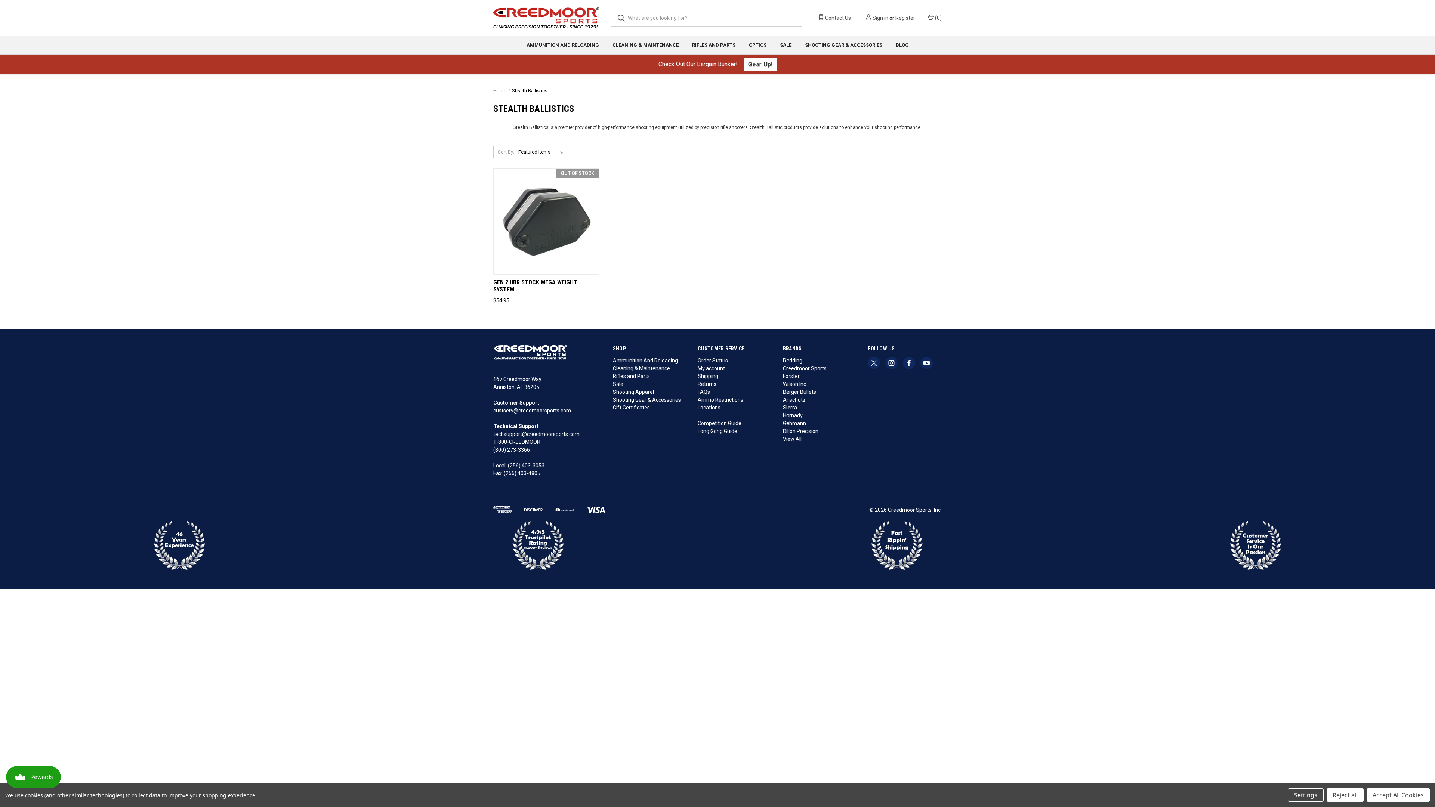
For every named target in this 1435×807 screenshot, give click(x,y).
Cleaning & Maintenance (645, 45)
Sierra (790, 408)
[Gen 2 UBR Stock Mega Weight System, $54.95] (546, 221)
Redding (792, 361)
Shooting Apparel (633, 392)
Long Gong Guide (717, 431)
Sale (785, 45)
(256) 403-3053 (526, 466)
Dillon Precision (800, 431)
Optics (757, 45)
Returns (707, 384)
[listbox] (542, 152)
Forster (791, 376)
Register (905, 18)
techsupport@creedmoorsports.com (536, 434)
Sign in (880, 18)
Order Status (713, 361)
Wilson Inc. (795, 384)
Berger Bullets (799, 392)
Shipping (708, 376)
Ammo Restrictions (720, 400)
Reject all (1345, 795)
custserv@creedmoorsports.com (532, 411)
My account (711, 368)
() (938, 18)
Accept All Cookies (1398, 795)
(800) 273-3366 (511, 450)
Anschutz (794, 400)
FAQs (704, 392)
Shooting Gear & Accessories (843, 45)
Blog (902, 45)
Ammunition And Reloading (563, 45)
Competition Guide (719, 423)
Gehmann (794, 423)
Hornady (793, 415)
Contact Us (837, 18)
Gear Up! (760, 64)
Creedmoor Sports (805, 368)
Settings (1305, 795)
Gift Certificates (631, 408)
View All (792, 439)
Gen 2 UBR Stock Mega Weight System (535, 286)
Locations (709, 408)
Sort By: (506, 152)
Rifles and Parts (713, 45)
